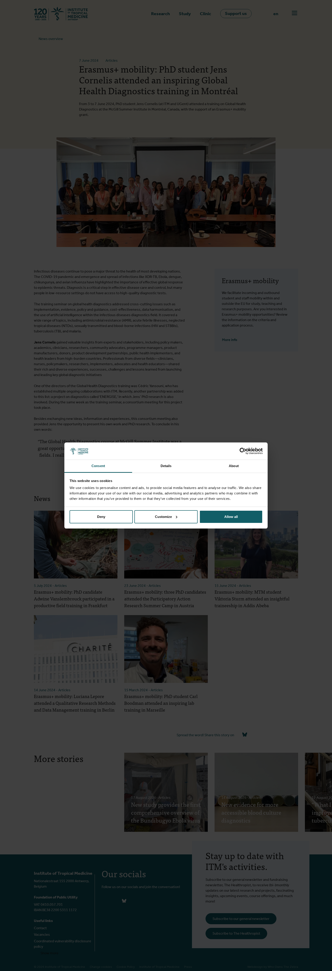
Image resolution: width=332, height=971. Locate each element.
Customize (163, 517)
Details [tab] (166, 466)
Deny (101, 517)
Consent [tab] (98, 466)
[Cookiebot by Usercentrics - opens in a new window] (243, 451)
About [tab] (234, 466)
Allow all (231, 517)
